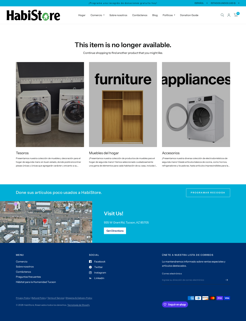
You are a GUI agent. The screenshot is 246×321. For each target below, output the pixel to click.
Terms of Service (55, 298)
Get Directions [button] (115, 230)
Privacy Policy (23, 298)
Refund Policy (39, 298)
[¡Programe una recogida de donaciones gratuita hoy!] (123, 3)
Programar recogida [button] (208, 192)
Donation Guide (189, 15)
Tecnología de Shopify (78, 305)
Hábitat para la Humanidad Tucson (36, 282)
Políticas (168, 15)
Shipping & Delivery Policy (79, 298)
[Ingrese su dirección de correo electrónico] (226, 280)
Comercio (96, 15)
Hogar (82, 15)
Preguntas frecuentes (28, 276)
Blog (155, 15)
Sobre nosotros (118, 15)
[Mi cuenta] (229, 15)
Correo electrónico (172, 273)
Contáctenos (139, 15)
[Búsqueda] (222, 15)
